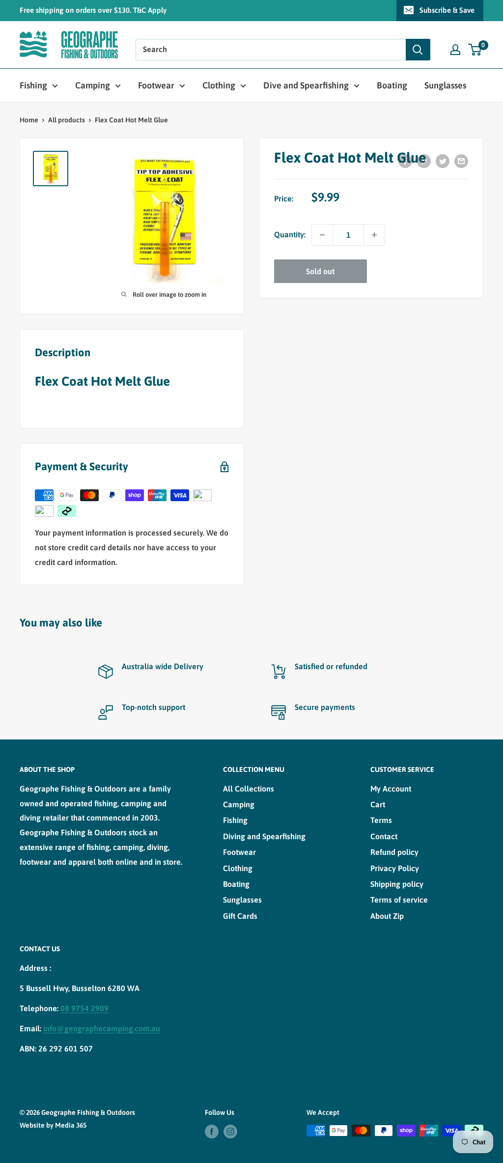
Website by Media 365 (53, 1125)
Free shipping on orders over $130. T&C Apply (93, 10)
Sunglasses (445, 85)
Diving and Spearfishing (264, 836)
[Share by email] (461, 160)
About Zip (387, 915)
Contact (383, 836)
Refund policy (394, 852)
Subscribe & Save (447, 10)
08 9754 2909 (84, 1008)
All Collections (248, 788)
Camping (92, 85)
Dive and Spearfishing (306, 85)
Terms (381, 820)
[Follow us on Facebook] (212, 1131)
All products (66, 120)
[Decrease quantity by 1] (322, 235)
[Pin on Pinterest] (424, 160)
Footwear (156, 85)
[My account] (455, 49)
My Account (390, 788)
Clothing (218, 85)
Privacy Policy (394, 868)
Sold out (320, 271)
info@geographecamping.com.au (101, 1028)
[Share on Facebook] (405, 160)
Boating (392, 85)
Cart (377, 804)
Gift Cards (240, 915)
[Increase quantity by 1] (374, 235)
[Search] (418, 49)
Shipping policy (396, 883)
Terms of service (399, 899)
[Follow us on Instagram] (230, 1131)
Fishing (33, 85)
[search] (271, 49)
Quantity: (290, 234)
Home (29, 120)
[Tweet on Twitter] (442, 160)
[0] (475, 50)
